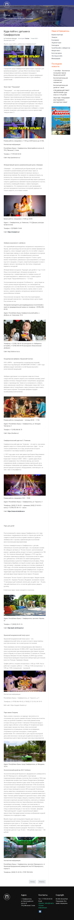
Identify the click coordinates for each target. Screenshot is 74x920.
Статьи (27, 38)
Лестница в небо (57, 56)
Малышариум (56, 58)
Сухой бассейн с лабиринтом (61, 48)
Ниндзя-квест (56, 50)
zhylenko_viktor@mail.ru (46, 903)
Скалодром (55, 45)
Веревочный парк (57, 34)
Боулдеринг (55, 40)
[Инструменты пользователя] (44, 44)
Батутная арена (57, 53)
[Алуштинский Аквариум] (61, 120)
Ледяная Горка (56, 42)
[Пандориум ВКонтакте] (40, 911)
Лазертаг (54, 37)
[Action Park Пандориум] (8, 4)
